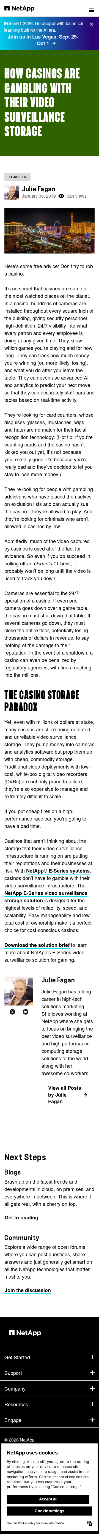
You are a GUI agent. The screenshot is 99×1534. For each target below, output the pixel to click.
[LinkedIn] (25, 1012)
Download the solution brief (37, 945)
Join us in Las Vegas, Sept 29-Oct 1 (43, 40)
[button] (92, 8)
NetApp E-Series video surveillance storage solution (45, 896)
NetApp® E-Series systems (58, 870)
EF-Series (17, 177)
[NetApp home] (23, 8)
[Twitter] (12, 1012)
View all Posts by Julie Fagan (64, 1094)
